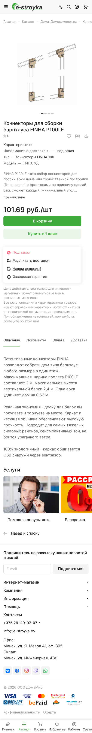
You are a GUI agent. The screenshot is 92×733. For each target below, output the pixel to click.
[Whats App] (45, 670)
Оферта (49, 712)
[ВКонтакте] (7, 670)
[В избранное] (69, 136)
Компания (12, 590)
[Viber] (36, 670)
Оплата (58, 340)
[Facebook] (17, 670)
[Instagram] (26, 670)
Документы (36, 340)
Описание (11, 340)
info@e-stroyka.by (19, 631)
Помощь (11, 606)
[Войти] (77, 7)
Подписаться (70, 568)
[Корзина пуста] (85, 7)
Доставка (79, 340)
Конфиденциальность (21, 712)
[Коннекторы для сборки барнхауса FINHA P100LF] (47, 73)
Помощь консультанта (28, 519)
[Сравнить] (77, 136)
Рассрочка (75, 519)
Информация (15, 598)
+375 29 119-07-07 (20, 623)
